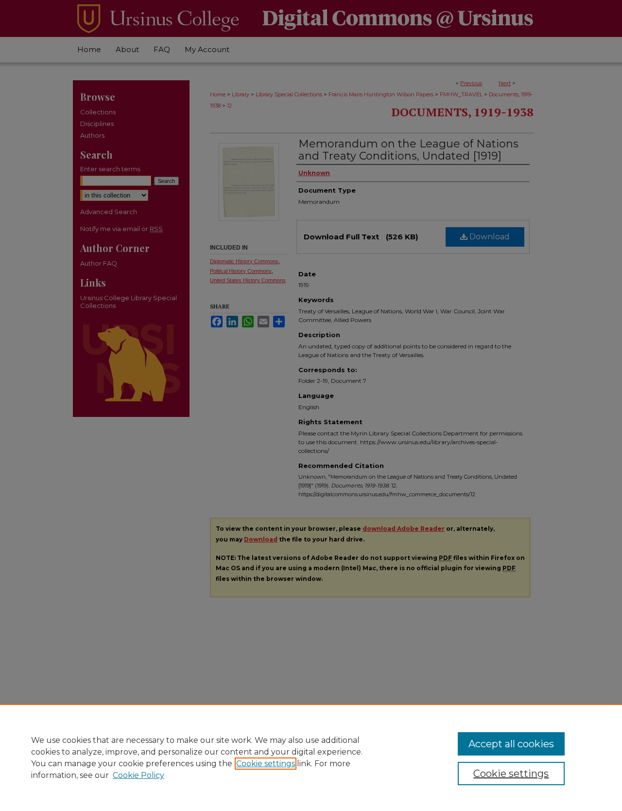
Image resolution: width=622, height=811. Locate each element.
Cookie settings (265, 763)
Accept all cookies (511, 744)
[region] (311, 757)
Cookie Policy (138, 775)
